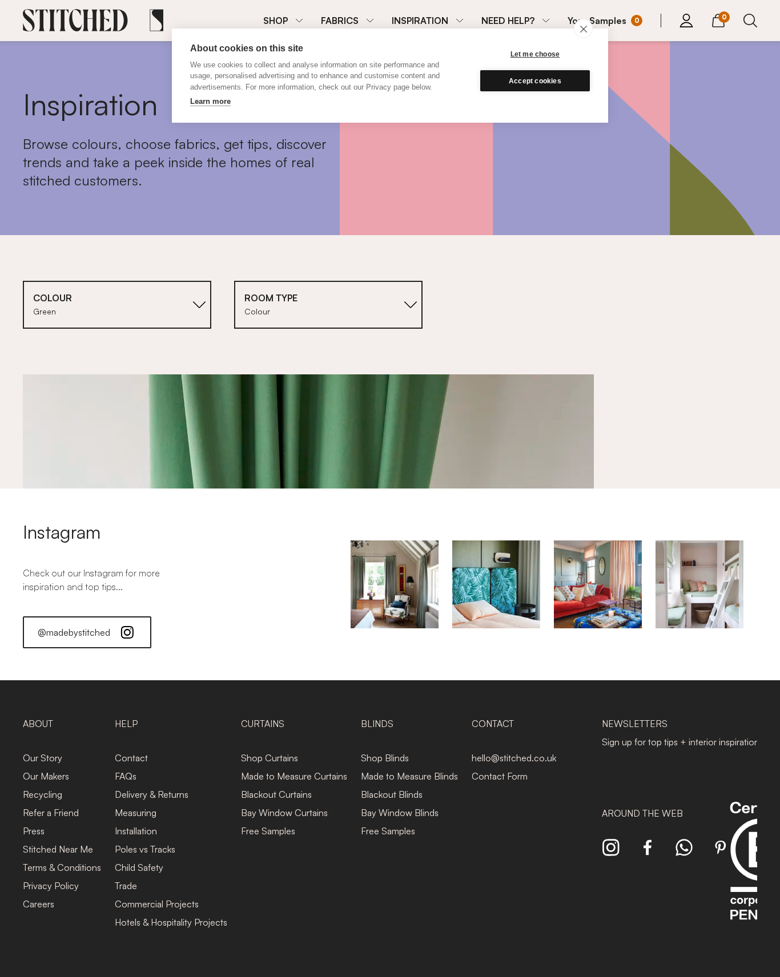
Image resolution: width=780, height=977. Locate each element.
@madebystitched (74, 632)
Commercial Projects (157, 904)
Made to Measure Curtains (294, 776)
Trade (126, 885)
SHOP (275, 20)
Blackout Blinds (392, 794)
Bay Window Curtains (284, 812)
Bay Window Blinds (400, 812)
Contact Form (500, 776)
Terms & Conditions (62, 867)
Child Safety (139, 867)
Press (34, 831)
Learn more (210, 101)
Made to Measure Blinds (409, 776)
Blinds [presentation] (377, 723)
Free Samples (268, 831)
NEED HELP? (507, 20)
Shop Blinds (385, 758)
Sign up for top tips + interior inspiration (680, 742)
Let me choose (535, 54)
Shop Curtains (269, 758)
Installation (136, 831)
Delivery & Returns (151, 794)
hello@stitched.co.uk (514, 758)
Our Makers (46, 776)
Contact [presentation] (493, 723)
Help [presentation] (126, 723)
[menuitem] (283, 20)
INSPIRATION (420, 20)
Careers (38, 904)
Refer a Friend (51, 812)
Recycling (42, 794)
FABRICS (340, 20)
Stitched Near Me (58, 849)
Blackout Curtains (276, 794)
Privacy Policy (51, 885)
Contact (131, 758)
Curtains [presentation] (262, 723)
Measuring (135, 812)
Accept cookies (535, 81)
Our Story (42, 758)
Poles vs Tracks (145, 849)
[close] (583, 28)
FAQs (125, 776)
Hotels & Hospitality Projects (171, 922)
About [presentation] (38, 723)
